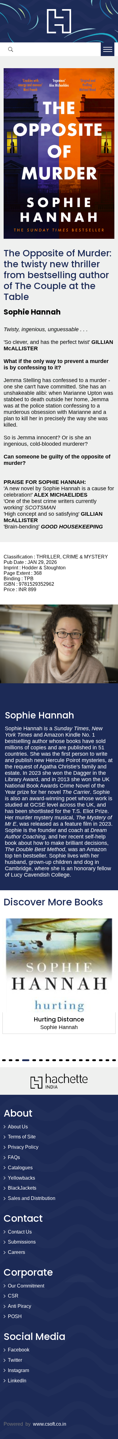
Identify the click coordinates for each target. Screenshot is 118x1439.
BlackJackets (22, 1188)
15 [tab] (101, 1060)
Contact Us (20, 1231)
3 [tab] (17, 1060)
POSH (15, 1316)
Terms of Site (22, 1136)
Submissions (22, 1241)
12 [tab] (81, 1060)
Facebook (18, 1349)
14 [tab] (94, 1060)
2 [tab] (10, 1060)
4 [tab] (24, 1060)
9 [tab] (61, 1060)
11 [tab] (74, 1060)
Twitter (15, 1360)
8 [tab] (54, 1060)
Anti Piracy (19, 1306)
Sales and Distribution (31, 1198)
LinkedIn (17, 1380)
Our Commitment (26, 1285)
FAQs (14, 1157)
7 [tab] (47, 1060)
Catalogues (20, 1167)
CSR (13, 1295)
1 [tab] (4, 1060)
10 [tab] (67, 1060)
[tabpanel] (59, 976)
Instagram (18, 1370)
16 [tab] (107, 1060)
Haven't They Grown (59, 1019)
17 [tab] (114, 1060)
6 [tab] (41, 1060)
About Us (18, 1126)
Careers (16, 1252)
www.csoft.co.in (49, 1424)
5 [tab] (32, 1060)
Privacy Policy (23, 1147)
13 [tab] (87, 1060)
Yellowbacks (21, 1178)
